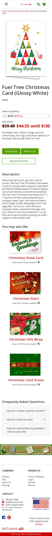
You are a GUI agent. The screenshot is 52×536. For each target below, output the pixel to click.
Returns (31, 485)
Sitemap (6, 485)
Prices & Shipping (36, 476)
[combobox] (26, 116)
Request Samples (19, 160)
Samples (32, 262)
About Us (6, 482)
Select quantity (10, 111)
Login (30, 479)
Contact (5, 476)
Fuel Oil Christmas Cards (19, 11)
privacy (38, 524)
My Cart (31, 482)
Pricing (25, 262)
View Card (16, 262)
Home (4, 11)
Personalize (11, 151)
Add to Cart (30, 151)
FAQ (4, 479)
